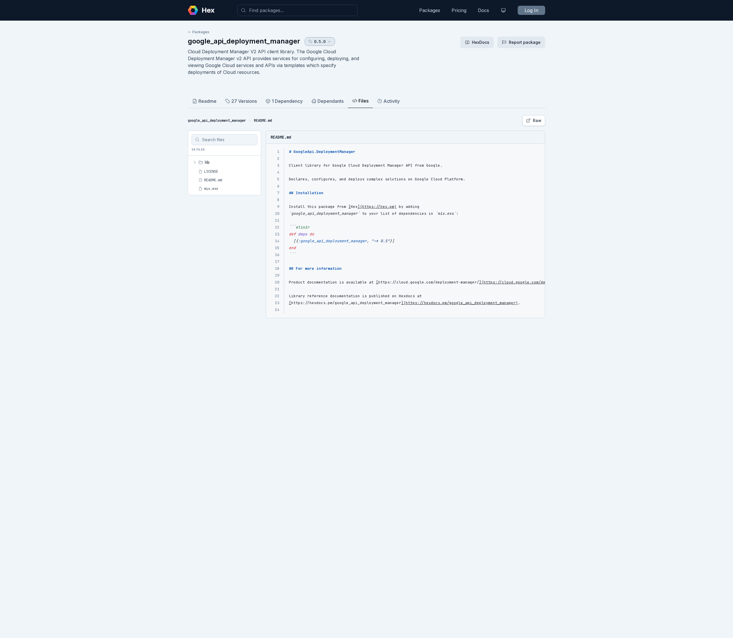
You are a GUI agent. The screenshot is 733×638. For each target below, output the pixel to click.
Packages (429, 10)
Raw (537, 120)
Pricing (459, 10)
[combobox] (297, 10)
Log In (531, 10)
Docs (483, 10)
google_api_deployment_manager (244, 41)
